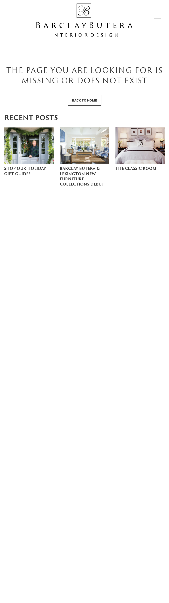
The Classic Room (135, 169)
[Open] (157, 21)
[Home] (84, 21)
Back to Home (84, 100)
